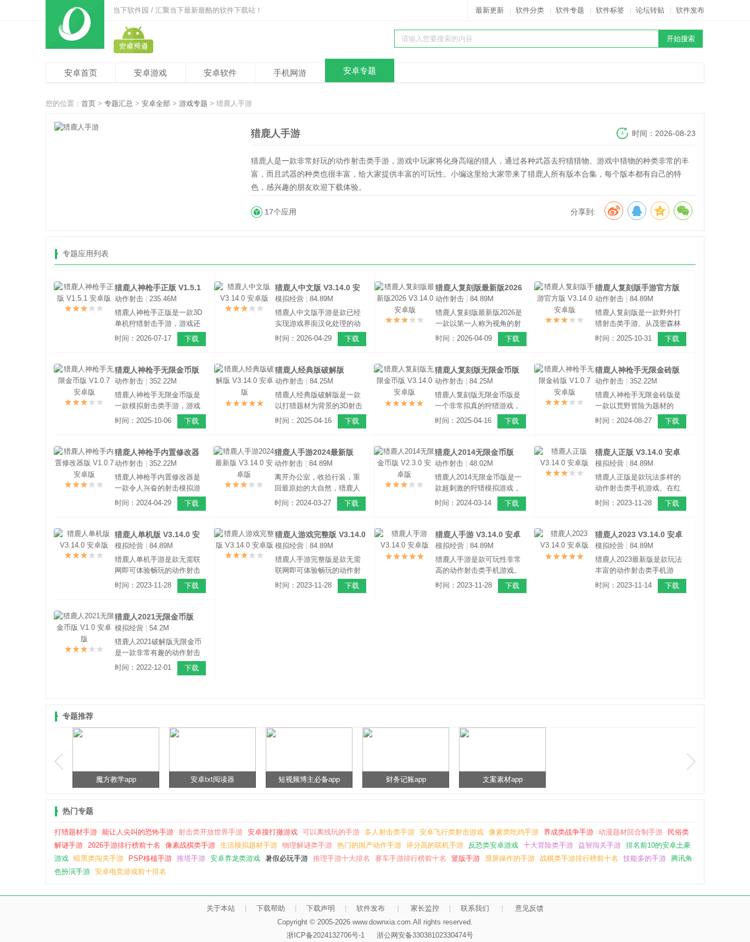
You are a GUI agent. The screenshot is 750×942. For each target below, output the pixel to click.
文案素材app (503, 779)
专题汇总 (118, 103)
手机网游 (289, 72)
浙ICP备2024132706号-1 (326, 935)
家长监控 (425, 908)
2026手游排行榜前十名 (124, 845)
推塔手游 (191, 858)
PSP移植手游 (150, 858)
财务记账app (406, 779)
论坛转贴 (650, 10)
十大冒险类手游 (548, 845)
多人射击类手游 (390, 832)
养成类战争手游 (569, 832)
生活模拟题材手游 (248, 845)
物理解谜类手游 (307, 845)
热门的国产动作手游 (369, 845)
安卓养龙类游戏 (235, 858)
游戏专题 (193, 103)
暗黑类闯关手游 (99, 858)
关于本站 (220, 908)
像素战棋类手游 (190, 845)
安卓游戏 (150, 72)
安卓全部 (156, 103)
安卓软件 (220, 72)
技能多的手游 (644, 858)
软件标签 (610, 10)
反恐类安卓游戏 (493, 845)
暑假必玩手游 (286, 858)
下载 (191, 339)
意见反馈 (529, 908)
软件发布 (690, 10)
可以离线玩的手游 (331, 832)
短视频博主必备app (309, 779)
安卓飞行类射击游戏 (451, 832)
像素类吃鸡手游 (514, 832)
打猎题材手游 (75, 832)
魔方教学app (116, 779)
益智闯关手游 (599, 845)
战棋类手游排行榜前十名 (579, 858)
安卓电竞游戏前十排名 (130, 871)
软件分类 (530, 10)
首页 (88, 103)
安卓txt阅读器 (212, 779)
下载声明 (320, 908)
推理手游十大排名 (341, 858)
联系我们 (475, 908)
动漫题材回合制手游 (630, 832)
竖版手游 (465, 858)
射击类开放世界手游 (210, 832)
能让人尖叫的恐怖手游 (137, 832)
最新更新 (489, 10)
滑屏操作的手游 (510, 858)
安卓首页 (80, 72)
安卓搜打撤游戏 (273, 832)
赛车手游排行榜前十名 (410, 858)
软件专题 (570, 10)
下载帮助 (270, 908)
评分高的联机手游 (434, 845)
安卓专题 (359, 70)
